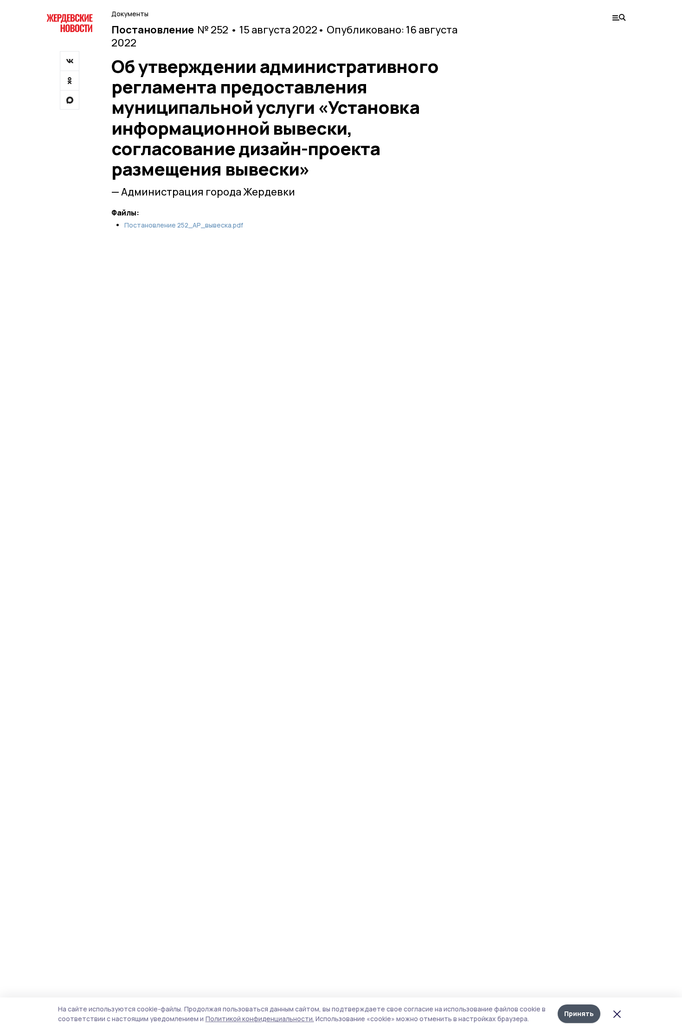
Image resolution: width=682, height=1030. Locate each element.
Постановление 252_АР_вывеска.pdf (183, 225)
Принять (579, 1013)
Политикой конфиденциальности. (260, 1018)
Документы (129, 13)
